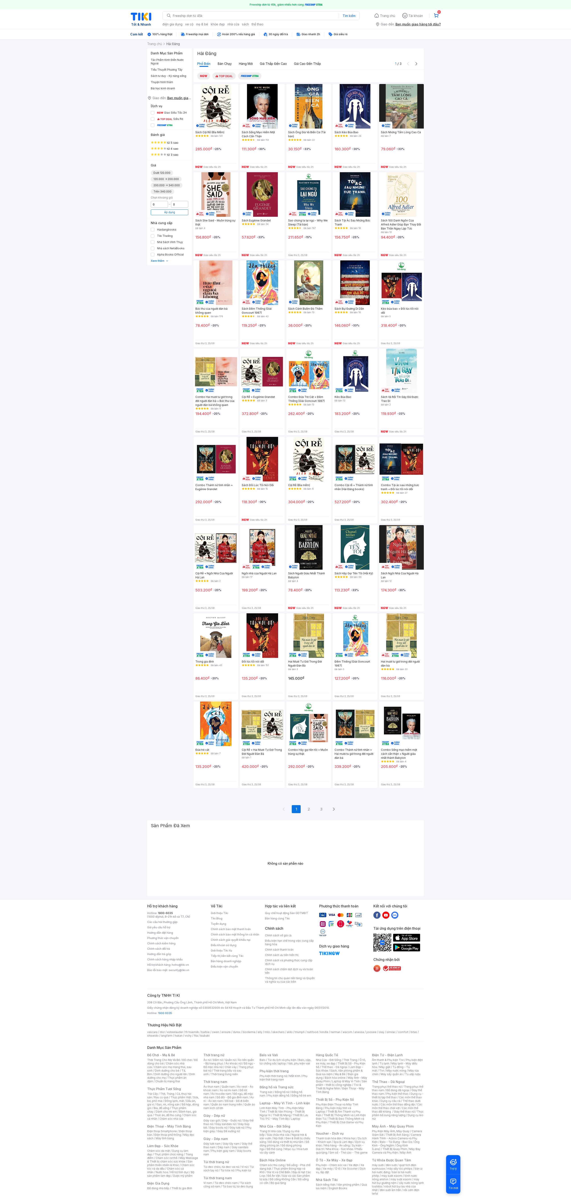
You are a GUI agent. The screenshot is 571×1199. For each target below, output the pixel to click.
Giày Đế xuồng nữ (228, 1131)
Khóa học (350, 1138)
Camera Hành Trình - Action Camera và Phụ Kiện (396, 1138)
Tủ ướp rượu (412, 1074)
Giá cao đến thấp (307, 63)
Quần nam (228, 1086)
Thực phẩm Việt (181, 1097)
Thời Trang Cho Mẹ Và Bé (163, 1060)
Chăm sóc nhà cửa (171, 1118)
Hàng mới (246, 63)
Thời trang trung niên (224, 1074)
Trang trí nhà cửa (270, 1131)
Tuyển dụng (218, 923)
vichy (188, 1035)
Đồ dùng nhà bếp (158, 1188)
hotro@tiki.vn (180, 964)
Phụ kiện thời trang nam (283, 1077)
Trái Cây (152, 1093)
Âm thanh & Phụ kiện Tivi (388, 1060)
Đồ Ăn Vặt (273, 1175)
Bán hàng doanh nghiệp (226, 961)
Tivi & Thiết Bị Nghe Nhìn (338, 1086)
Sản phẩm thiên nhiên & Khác (169, 1163)
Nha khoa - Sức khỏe (339, 1149)
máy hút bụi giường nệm (395, 1181)
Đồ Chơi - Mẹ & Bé (161, 1055)
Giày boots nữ (218, 1127)
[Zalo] (394, 915)
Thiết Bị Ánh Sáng (397, 1134)
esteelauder (175, 1032)
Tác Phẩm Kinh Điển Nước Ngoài (167, 61)
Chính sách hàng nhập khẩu (165, 959)
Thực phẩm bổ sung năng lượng (398, 1113)
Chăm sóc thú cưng (272, 1165)
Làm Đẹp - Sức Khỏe (162, 1146)
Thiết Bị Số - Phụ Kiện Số (335, 1099)
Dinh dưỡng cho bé (167, 1070)
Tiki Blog (216, 918)
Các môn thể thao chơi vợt (397, 1106)
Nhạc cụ (289, 1149)
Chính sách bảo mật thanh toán (231, 929)
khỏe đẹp (218, 24)
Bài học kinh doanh (163, 88)
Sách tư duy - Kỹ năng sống (168, 76)
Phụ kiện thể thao (397, 1093)
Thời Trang (350, 1060)
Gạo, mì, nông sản (168, 1104)
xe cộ (189, 24)
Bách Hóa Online (273, 1160)
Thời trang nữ (213, 1055)
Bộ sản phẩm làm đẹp (170, 1173)
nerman (335, 1032)
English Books (338, 1188)
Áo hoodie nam (221, 1093)
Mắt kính (294, 1076)
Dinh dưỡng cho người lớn (170, 1074)
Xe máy (328, 1168)
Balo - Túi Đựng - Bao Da (396, 1142)
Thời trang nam (215, 1082)
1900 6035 (165, 1013)
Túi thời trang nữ (216, 1162)
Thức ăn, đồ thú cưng (167, 1115)
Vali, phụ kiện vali (299, 1063)
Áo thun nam (211, 1086)
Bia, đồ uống (161, 1108)
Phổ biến (204, 63)
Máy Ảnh (405, 1152)
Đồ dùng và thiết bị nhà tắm (285, 1142)
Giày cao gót (211, 1120)
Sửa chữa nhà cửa (278, 1134)
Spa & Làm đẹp (343, 1142)
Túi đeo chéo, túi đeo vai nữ (221, 1166)
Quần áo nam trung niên (226, 1104)
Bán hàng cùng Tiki (277, 918)
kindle (324, 1032)
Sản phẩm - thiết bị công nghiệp (341, 1083)
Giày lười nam (212, 1143)
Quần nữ (230, 1060)
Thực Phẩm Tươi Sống (164, 1089)
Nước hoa (162, 1172)
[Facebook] (377, 915)
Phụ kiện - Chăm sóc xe (331, 1165)
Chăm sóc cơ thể (166, 1158)
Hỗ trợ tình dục (179, 1172)
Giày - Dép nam (215, 1139)
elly (260, 1032)
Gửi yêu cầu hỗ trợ (158, 927)
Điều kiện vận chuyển (224, 966)
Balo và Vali (269, 1055)
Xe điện (353, 1165)
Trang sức (266, 1092)
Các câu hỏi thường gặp (162, 922)
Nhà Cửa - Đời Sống (275, 1126)
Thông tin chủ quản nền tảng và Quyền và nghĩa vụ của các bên (290, 979)
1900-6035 (165, 913)
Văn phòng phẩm (348, 1184)
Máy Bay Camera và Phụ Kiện (396, 1150)
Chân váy (231, 1067)
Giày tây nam (231, 1143)
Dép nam (224, 1147)
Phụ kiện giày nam (223, 1150)
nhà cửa (233, 24)
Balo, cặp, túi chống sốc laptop (285, 1061)
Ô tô (338, 1168)
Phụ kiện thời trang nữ (273, 1076)
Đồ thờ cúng (274, 1149)
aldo (290, 1032)
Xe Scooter (350, 1168)
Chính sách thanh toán (279, 949)
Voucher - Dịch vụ (329, 1133)
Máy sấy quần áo (392, 1074)
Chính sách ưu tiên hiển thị (281, 955)
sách (245, 24)
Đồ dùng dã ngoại (397, 1090)
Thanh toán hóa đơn (328, 1138)
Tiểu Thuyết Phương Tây (166, 69)
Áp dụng (169, 212)
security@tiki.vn (179, 970)
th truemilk (192, 1032)
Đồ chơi (187, 1060)
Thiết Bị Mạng (282, 1115)
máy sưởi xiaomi (401, 1179)
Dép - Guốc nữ (231, 1120)
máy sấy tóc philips (399, 1168)
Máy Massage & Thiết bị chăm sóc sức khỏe (172, 1159)
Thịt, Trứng (167, 1093)
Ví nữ (244, 1166)
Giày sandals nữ (225, 1124)
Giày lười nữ (237, 1127)
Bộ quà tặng (278, 1183)
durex (236, 1032)
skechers (278, 1032)
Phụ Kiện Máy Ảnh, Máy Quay (391, 1131)
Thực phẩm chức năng (168, 1154)
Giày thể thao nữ (404, 1111)
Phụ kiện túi (243, 1170)
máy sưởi (378, 1165)
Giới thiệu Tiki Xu (221, 950)
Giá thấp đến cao (273, 63)
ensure (226, 1032)
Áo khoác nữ (234, 1063)
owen (215, 1032)
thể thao (257, 24)
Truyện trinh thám (162, 82)
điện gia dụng (172, 24)
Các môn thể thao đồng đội (398, 1104)
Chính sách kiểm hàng (161, 943)
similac (391, 1032)
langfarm (166, 1035)
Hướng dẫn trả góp (159, 954)
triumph (300, 1032)
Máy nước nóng (396, 1070)
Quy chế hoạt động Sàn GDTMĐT (286, 913)
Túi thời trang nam (217, 1178)
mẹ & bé (202, 24)
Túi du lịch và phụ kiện (282, 1060)
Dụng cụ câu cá (390, 1101)
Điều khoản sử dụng (223, 945)
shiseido (153, 1035)
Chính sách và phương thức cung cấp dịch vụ (288, 962)
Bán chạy (225, 63)
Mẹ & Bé (340, 1074)
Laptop (295, 1118)
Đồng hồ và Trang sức (277, 1087)
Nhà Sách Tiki (327, 1180)
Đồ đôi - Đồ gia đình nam (232, 1097)
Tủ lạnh (384, 1063)
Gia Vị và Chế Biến (278, 1172)
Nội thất (278, 1138)
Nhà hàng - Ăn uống (337, 1145)
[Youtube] (385, 915)
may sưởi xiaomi (391, 1175)
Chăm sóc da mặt (158, 1150)
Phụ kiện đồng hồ (278, 1095)
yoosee (371, 1032)
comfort (403, 1032)
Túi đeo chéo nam (226, 1183)
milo (267, 1032)
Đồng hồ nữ (282, 1092)
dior (162, 1032)
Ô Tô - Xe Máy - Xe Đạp (334, 1160)
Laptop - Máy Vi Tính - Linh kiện (285, 1103)
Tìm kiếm (349, 16)
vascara (152, 1032)
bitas (414, 1032)
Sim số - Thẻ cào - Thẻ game (348, 1152)
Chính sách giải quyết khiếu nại (230, 939)
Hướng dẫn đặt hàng (160, 932)
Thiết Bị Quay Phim (395, 1149)
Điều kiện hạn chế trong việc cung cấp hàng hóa (289, 942)
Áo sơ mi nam (228, 1090)
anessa (359, 1032)
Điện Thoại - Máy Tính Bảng (169, 1126)
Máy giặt (384, 1067)
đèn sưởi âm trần (390, 1190)
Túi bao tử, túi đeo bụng (237, 1186)
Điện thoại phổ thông (167, 1134)
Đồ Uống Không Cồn (283, 1179)
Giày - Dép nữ (214, 1115)
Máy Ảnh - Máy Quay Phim (393, 1126)
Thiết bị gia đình (182, 1188)
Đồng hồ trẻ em (301, 1095)
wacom (347, 1032)
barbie (205, 1032)
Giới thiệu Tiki (219, 913)
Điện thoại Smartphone (162, 1131)
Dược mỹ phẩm (182, 1175)
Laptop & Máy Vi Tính (346, 1081)
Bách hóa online (335, 1077)
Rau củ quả (161, 1097)
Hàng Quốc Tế (327, 1055)
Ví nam (207, 1183)
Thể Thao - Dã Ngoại (388, 1082)
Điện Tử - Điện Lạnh (387, 1055)
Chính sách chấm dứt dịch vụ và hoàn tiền (289, 971)
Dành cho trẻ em (166, 1111)
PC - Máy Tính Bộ (277, 1118)
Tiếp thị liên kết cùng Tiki (227, 956)
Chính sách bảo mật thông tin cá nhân (235, 934)
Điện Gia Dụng (158, 1183)
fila (196, 1035)
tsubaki (205, 1035)
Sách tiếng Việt (325, 1184)
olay (381, 1032)
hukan (178, 1035)
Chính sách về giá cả (278, 935)
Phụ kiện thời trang (274, 1071)
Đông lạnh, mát (174, 1101)
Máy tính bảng (165, 1138)
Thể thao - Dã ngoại (334, 1067)
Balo (262, 1060)
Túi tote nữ (227, 1170)
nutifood (312, 1032)
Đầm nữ (218, 1060)
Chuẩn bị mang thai (167, 1081)
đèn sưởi (391, 1165)
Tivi (381, 1070)
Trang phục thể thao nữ (387, 1086)
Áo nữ (207, 1060)
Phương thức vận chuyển (163, 938)
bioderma (249, 1032)
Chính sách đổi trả (158, 948)
